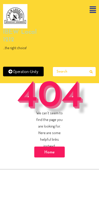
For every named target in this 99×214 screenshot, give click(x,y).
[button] (74, 10)
